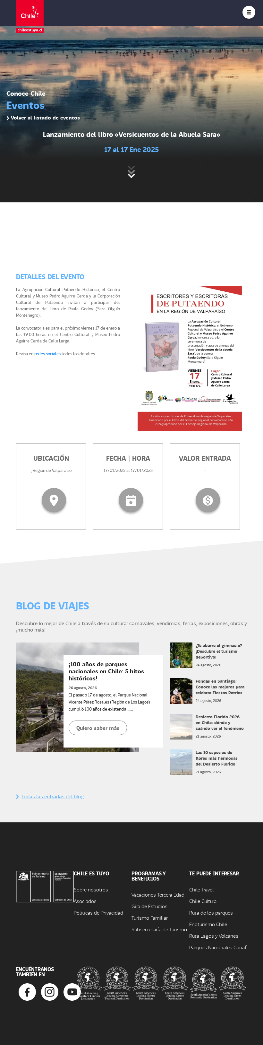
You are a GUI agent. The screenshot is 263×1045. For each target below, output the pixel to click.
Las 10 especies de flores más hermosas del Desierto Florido (217, 757)
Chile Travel (201, 889)
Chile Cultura (202, 901)
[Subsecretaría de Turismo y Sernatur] (45, 885)
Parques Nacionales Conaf (217, 947)
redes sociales (47, 353)
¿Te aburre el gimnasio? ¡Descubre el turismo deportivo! (219, 651)
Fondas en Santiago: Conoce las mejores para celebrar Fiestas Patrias (220, 686)
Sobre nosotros (91, 889)
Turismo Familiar (150, 917)
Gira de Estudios (149, 906)
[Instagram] (49, 991)
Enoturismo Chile (208, 924)
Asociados (85, 901)
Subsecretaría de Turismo (159, 929)
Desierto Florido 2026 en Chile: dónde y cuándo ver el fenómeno (220, 722)
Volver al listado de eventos (44, 117)
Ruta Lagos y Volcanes (213, 935)
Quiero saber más (97, 727)
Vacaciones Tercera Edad (158, 894)
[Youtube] (72, 991)
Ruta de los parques (211, 912)
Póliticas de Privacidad (98, 912)
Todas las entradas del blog (52, 796)
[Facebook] (27, 991)
